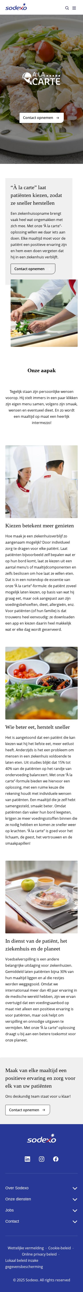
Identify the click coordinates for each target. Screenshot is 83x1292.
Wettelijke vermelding (26, 1248)
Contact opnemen (38, 117)
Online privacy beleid (39, 1254)
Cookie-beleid (59, 1248)
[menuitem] (16, 7)
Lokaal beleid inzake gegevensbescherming (24, 1263)
